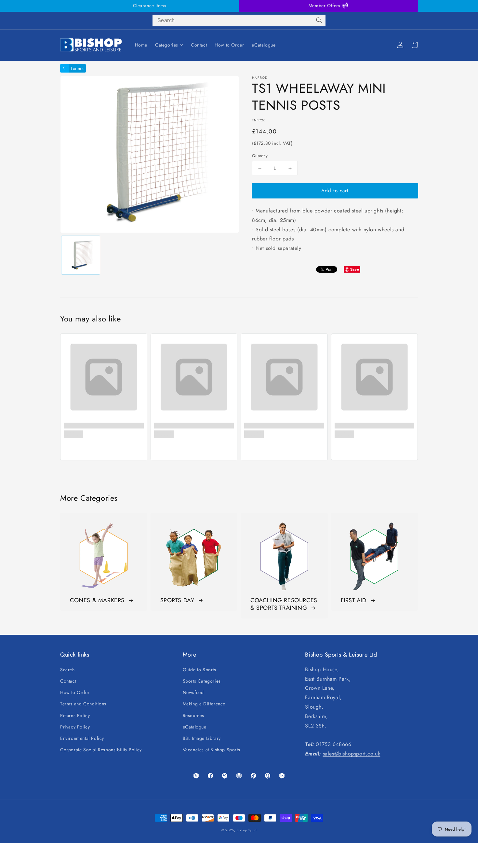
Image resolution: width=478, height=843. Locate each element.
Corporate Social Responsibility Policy (101, 749)
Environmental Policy (82, 738)
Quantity (260, 156)
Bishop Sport (247, 830)
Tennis (77, 68)
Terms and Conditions (83, 703)
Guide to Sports (199, 669)
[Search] (319, 20)
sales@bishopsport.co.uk (351, 753)
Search (67, 669)
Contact (68, 681)
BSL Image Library (202, 738)
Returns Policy (75, 715)
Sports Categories (202, 681)
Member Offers (325, 5)
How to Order (74, 692)
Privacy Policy (75, 727)
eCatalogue (194, 727)
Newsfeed (193, 692)
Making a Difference (204, 703)
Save (354, 269)
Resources (193, 715)
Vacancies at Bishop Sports (211, 749)
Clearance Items (149, 5)
